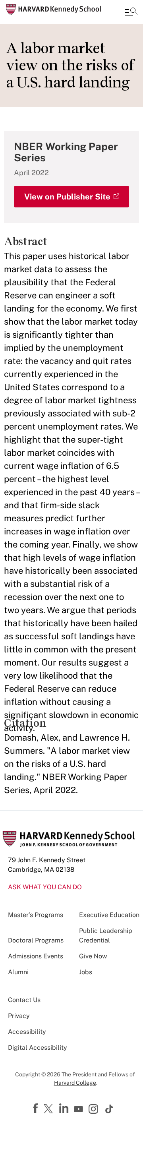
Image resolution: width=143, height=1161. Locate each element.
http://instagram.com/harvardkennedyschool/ (94, 1109)
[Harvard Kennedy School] (53, 9)
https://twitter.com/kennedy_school (50, 1109)
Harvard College (75, 1083)
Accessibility (27, 1031)
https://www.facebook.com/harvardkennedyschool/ (37, 1108)
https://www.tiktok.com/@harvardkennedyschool (110, 1109)
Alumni (18, 972)
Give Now (93, 956)
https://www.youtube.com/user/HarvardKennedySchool (79, 1109)
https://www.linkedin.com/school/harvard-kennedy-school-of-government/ (65, 1108)
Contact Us (24, 1000)
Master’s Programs (35, 915)
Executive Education (109, 915)
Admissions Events (35, 956)
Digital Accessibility (37, 1047)
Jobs (85, 972)
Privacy (19, 1016)
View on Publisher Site (67, 196)
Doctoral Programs (36, 940)
